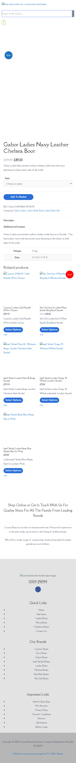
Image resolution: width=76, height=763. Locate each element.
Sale (58, 210)
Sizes (7, 178)
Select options (13, 329)
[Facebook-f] (38, 589)
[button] (38, 41)
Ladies (23, 210)
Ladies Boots (50, 210)
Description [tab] (9, 220)
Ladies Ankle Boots (35, 210)
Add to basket (18, 197)
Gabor (16, 210)
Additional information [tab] (14, 226)
